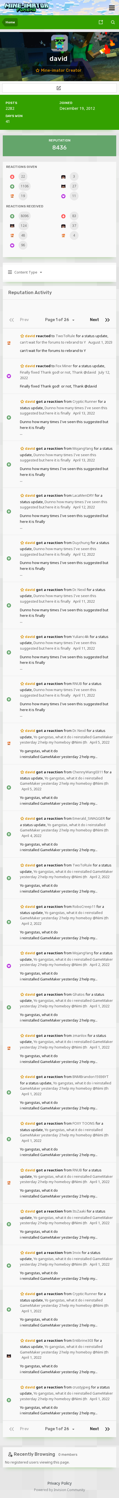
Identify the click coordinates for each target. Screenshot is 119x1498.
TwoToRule (65, 335)
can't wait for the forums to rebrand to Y (53, 342)
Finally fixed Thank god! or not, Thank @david (58, 372)
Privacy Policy (59, 1483)
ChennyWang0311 (88, 771)
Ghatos (79, 994)
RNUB (77, 683)
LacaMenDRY (83, 495)
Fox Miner (64, 365)
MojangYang (83, 448)
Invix (77, 1252)
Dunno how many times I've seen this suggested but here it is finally (63, 410)
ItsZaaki (79, 1211)
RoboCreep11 (84, 906)
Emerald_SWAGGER (89, 818)
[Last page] (107, 320)
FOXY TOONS (84, 1123)
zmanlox (80, 1035)
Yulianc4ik (81, 636)
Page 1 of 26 (58, 319)
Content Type (25, 272)
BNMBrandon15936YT (91, 1076)
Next (94, 319)
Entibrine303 (83, 1340)
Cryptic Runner (85, 401)
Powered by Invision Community (59, 1489)
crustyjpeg (81, 1387)
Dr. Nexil (79, 589)
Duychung (81, 542)
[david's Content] (59, 88)
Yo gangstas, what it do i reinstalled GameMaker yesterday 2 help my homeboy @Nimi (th (66, 739)
